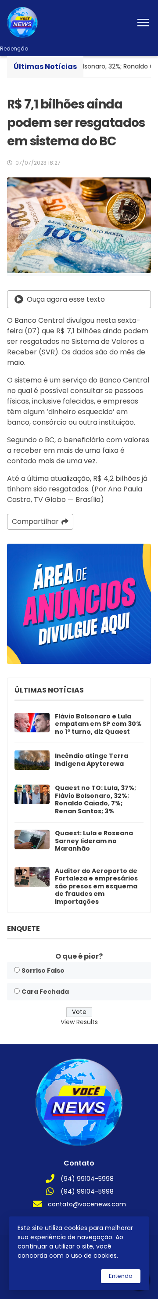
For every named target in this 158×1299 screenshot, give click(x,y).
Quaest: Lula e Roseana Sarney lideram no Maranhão (94, 841)
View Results (79, 1022)
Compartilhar (35, 521)
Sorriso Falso (43, 970)
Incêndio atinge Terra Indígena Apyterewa (91, 760)
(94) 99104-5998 (87, 1178)
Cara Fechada (45, 991)
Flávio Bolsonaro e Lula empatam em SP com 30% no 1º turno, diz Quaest (98, 724)
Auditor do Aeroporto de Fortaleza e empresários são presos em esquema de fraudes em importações (96, 886)
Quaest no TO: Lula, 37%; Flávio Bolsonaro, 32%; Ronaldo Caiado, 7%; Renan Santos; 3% (95, 799)
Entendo (121, 1276)
